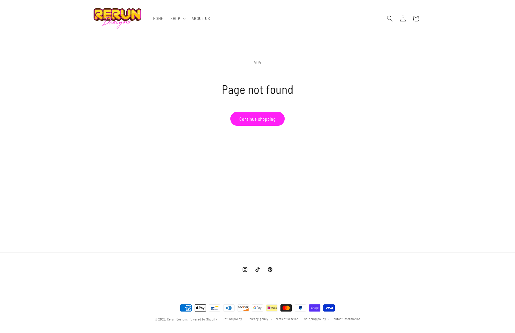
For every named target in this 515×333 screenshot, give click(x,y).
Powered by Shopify (203, 319)
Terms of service (286, 319)
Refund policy (232, 319)
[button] (177, 18)
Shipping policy (315, 319)
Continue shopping (257, 119)
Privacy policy (258, 319)
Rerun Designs (177, 319)
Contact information (346, 319)
